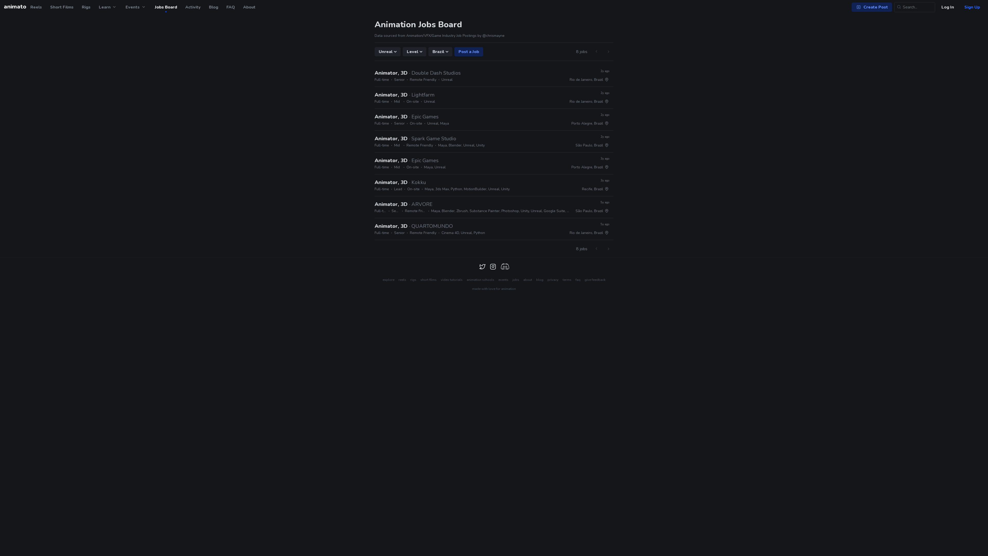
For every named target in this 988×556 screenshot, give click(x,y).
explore (388, 279)
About (249, 7)
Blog (213, 7)
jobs (516, 279)
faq (578, 279)
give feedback (595, 279)
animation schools (480, 279)
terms (567, 279)
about (527, 279)
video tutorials (452, 279)
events (503, 279)
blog (539, 279)
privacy (553, 279)
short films (428, 279)
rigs (413, 279)
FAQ (230, 7)
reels (402, 279)
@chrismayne (493, 35)
